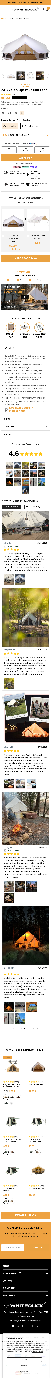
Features (9, 347)
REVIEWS (8, 434)
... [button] (40, 570)
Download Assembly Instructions (21, 409)
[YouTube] (13, 1326)
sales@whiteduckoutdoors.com (26, 1320)
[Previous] (3, 44)
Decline (24, 1366)
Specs (7, 418)
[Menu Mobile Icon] (2, 9)
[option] (25, 44)
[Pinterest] (32, 1326)
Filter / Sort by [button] (33, 507)
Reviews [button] (6, 500)
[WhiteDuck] (25, 9)
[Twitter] (37, 1326)
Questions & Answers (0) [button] (26, 500)
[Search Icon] (44, 9)
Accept (24, 1359)
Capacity (9, 426)
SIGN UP (37, 1247)
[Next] (47, 44)
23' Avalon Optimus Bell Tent (19, 18)
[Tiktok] (27, 1326)
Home (3, 18)
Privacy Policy (37, 1352)
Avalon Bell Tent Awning (37, 237)
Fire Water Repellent (30, 126)
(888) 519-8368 (27, 1316)
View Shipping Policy (18, 135)
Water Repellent (10, 126)
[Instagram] (18, 1326)
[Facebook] (22, 1326)
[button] (8, 94)
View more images (25, 85)
